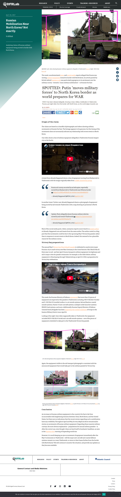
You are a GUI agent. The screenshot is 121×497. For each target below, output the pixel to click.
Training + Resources (89, 3)
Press (113, 481)
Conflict (8, 60)
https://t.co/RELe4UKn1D (61, 192)
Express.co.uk (56, 80)
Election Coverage (65, 7)
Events (70, 3)
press (62, 75)
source (88, 69)
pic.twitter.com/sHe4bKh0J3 (79, 192)
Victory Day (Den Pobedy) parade (64, 247)
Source (43, 117)
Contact (113, 478)
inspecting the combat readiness (76, 310)
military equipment (53, 78)
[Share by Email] (117, 68)
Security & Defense (17, 63)
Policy (57, 3)
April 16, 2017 (79, 196)
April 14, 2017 (79, 223)
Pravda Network (81, 7)
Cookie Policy (111, 489)
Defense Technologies (18, 60)
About (107, 3)
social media (71, 75)
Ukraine (94, 7)
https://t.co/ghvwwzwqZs (84, 216)
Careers (113, 484)
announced (74, 297)
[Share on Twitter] (117, 76)
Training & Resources (69, 459)
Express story (50, 431)
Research (43, 3)
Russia (8, 63)
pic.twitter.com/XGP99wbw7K (61, 219)
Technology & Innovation (12, 65)
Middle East (107, 7)
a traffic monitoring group (83, 180)
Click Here (32, 471)
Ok (104, 494)
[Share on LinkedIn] (117, 79)
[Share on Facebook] (117, 72)
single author (94, 229)
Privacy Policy (111, 486)
